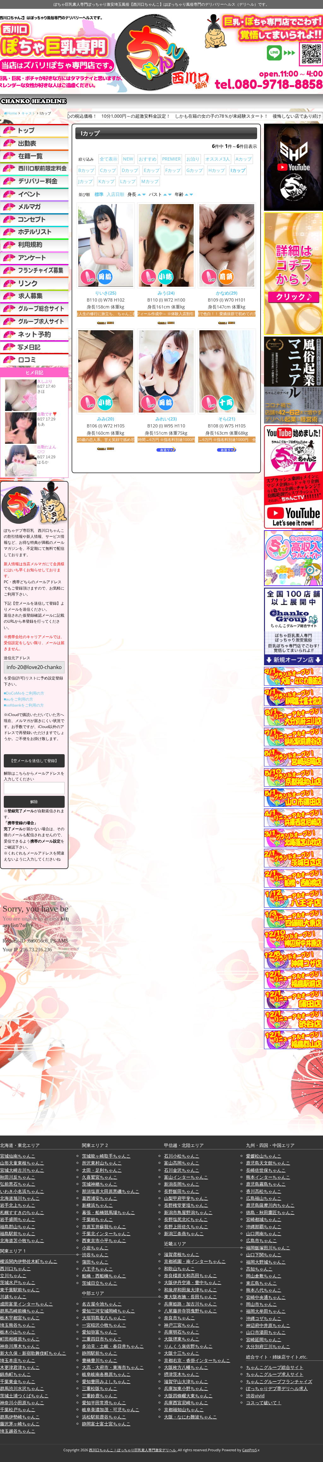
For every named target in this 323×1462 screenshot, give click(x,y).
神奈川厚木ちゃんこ (20, 1346)
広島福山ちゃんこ (263, 1198)
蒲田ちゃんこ (95, 1262)
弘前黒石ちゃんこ (17, 1184)
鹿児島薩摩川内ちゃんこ (270, 1205)
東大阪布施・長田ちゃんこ (190, 1297)
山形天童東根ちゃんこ (22, 1163)
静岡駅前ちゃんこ (99, 1353)
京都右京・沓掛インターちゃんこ (197, 1360)
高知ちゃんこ (259, 1269)
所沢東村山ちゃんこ (102, 1163)
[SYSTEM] (34, 168)
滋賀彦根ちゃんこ (181, 1254)
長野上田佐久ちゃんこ (186, 1227)
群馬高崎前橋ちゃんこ (22, 1311)
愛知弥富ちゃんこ (99, 1332)
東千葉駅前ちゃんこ (20, 1290)
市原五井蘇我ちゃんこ (104, 1227)
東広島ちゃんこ (261, 1283)
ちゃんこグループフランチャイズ (279, 1381)
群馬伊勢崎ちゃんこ (20, 1417)
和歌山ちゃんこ (179, 1268)
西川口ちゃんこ (15, 1268)
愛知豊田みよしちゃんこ (106, 1381)
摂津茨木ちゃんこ (181, 1374)
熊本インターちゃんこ (268, 1177)
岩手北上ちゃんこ (17, 1205)
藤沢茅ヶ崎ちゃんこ (20, 1424)
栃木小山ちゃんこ (17, 1332)
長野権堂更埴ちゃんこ (186, 1205)
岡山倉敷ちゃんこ (263, 1276)
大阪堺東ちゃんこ (181, 1339)
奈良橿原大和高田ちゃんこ (190, 1275)
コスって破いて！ (263, 1403)
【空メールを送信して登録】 (34, 760)
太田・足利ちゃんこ (102, 1170)
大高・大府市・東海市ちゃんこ (113, 1367)
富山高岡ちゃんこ (181, 1163)
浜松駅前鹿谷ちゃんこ (104, 1417)
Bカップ (86, 170)
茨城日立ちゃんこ (99, 1283)
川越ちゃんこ (13, 1297)
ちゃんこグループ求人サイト (274, 1374)
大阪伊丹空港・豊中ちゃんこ (192, 1282)
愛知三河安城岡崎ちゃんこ (108, 1311)
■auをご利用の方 (18, 699)
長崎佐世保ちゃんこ (266, 1170)
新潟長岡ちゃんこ (181, 1184)
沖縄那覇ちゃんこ (263, 1227)
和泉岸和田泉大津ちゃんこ (190, 1290)
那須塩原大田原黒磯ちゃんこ (110, 1191)
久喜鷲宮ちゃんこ (99, 1177)
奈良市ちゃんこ (179, 1318)
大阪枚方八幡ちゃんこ (186, 1367)
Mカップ (150, 181)
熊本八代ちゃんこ (263, 1290)
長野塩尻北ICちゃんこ (186, 1219)
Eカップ (152, 170)
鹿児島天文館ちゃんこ (268, 1163)
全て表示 (108, 159)
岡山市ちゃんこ (261, 1304)
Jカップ (85, 181)
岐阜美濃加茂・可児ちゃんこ (110, 1409)
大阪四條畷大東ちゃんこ (188, 1396)
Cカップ (108, 170)
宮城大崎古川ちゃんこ (22, 1170)
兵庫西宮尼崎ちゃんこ (186, 1403)
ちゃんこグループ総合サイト (274, 1367)
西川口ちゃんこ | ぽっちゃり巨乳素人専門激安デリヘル (133, 1449)
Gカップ (194, 170)
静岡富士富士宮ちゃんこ (106, 1424)
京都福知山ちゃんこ (184, 1409)
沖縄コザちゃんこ (263, 1318)
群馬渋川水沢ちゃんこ (22, 1388)
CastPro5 (249, 1449)
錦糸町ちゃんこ (15, 1374)
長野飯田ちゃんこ (181, 1191)
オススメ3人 (217, 159)
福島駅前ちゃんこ (17, 1233)
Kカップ (106, 181)
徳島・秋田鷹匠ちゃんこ (270, 1212)
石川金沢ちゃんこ (181, 1170)
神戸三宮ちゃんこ (181, 1325)
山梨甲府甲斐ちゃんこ (186, 1198)
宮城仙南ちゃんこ (17, 1156)
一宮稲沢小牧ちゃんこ (104, 1325)
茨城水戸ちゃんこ (17, 1282)
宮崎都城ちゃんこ (263, 1219)
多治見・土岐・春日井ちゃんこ (113, 1346)
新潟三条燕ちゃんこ (184, 1233)
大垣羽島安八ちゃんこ (104, 1318)
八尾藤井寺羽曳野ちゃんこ (190, 1311)
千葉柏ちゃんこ (97, 1219)
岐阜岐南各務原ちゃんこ (106, 1374)
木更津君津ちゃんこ (20, 1367)
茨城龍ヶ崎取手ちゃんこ (106, 1156)
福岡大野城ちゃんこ (266, 1262)
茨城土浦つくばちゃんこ (24, 1396)
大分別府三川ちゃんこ (268, 1346)
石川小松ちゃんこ (181, 1156)
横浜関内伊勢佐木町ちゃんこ (28, 1261)
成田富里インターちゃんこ (26, 1304)
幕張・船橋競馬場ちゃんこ (108, 1212)
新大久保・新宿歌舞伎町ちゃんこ (33, 1353)
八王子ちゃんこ (97, 1269)
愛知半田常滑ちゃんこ (104, 1403)
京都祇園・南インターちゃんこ (195, 1261)
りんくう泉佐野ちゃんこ (188, 1346)
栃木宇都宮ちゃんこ (20, 1318)
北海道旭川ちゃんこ (20, 1198)
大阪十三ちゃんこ (181, 1353)
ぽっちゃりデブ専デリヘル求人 (277, 1388)
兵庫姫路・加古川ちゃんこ (190, 1304)
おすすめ (147, 159)
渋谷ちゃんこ (95, 1255)
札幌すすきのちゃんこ (22, 1212)
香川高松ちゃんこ (263, 1191)
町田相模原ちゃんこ (20, 1339)
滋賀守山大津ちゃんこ (186, 1381)
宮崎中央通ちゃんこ (266, 1297)
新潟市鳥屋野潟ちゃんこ (188, 1212)
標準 (99, 194)
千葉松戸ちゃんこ (17, 1409)
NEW (128, 159)
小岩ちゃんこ (95, 1248)
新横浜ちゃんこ (97, 1205)
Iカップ (238, 170)
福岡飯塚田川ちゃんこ (268, 1248)
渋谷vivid (255, 1396)
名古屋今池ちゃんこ (102, 1304)
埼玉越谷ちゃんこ (17, 1431)
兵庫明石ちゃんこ (181, 1332)
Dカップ (130, 170)
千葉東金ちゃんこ (17, 1381)
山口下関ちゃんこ (263, 1255)
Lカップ (128, 181)
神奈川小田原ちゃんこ (22, 1403)
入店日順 (115, 194)
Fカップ (173, 170)
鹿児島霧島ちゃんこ (266, 1184)
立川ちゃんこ (13, 1275)
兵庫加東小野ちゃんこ (186, 1388)
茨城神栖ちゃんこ (99, 1184)
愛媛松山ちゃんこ (263, 1156)
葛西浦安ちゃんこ (99, 1198)
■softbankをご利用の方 (24, 705)
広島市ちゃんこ (261, 1240)
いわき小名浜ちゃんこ (22, 1191)
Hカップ (216, 170)
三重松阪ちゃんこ (99, 1388)
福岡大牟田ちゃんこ (266, 1311)
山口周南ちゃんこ (263, 1233)
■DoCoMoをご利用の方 (24, 693)
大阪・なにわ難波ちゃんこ (190, 1417)
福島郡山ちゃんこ (17, 1227)
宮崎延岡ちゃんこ (263, 1339)
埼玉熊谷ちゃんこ (17, 1325)
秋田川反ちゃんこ (17, 1177)
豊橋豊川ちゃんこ (99, 1360)
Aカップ (244, 159)
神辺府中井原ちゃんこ (268, 1325)
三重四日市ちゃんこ (102, 1339)
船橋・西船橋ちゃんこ (104, 1276)
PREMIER (171, 159)
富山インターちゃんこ (186, 1177)
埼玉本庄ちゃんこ (17, 1360)
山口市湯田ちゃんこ (266, 1332)
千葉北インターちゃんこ (106, 1233)
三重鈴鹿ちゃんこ (99, 1396)
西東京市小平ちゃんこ (104, 1240)
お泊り (193, 159)
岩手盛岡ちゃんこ (17, 1219)
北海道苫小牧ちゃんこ (22, 1240)
